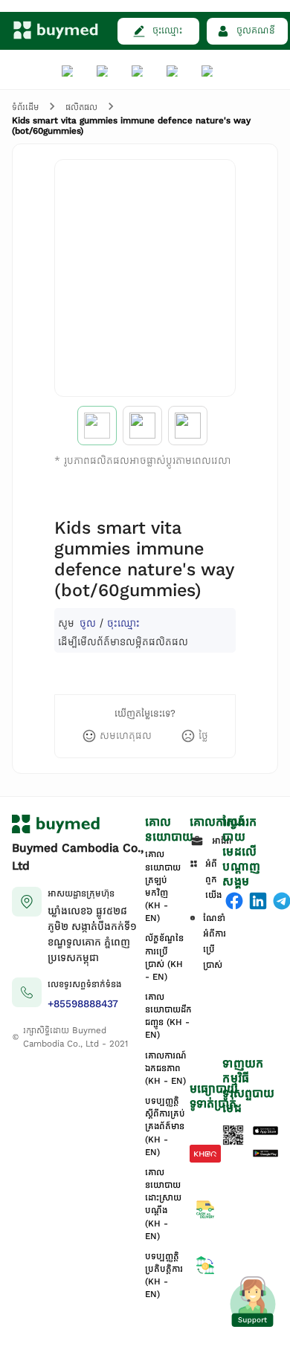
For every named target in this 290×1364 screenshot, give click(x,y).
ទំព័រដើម (25, 107)
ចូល (88, 622)
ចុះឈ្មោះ (123, 622)
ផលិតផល (81, 107)
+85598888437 (83, 1004)
